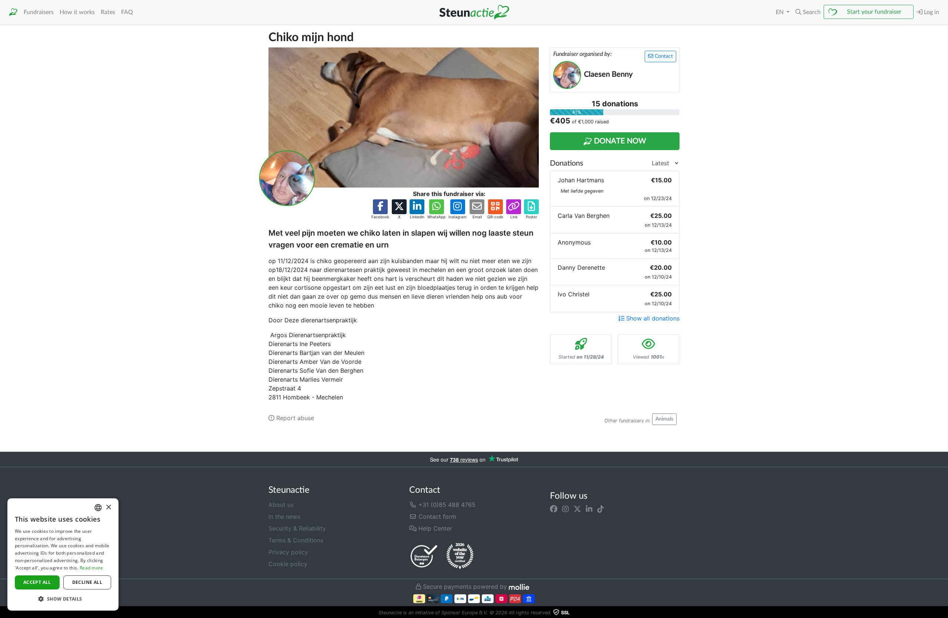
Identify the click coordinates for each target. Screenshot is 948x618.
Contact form (436, 516)
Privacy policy (288, 552)
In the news (284, 516)
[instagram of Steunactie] (565, 509)
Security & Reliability (297, 528)
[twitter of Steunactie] (577, 509)
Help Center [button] (434, 528)
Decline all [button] (87, 582)
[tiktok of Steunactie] (600, 509)
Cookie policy (287, 564)
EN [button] (780, 12)
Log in (930, 12)
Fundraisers (39, 12)
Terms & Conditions (295, 540)
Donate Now (619, 141)
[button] (808, 12)
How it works (77, 12)
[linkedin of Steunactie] (589, 509)
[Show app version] (943, 613)
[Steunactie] (13, 12)
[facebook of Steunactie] (553, 509)
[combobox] (98, 507)
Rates (108, 12)
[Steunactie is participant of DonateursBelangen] (424, 556)
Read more (91, 568)
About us (281, 504)
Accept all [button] (37, 582)
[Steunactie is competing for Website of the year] (460, 556)
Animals (664, 419)
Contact (663, 56)
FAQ (127, 12)
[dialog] (62, 554)
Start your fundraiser (874, 12)
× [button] (108, 507)
